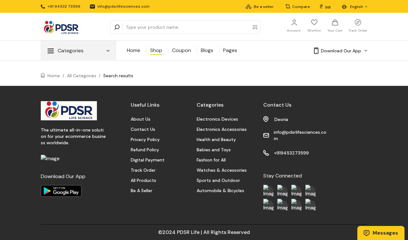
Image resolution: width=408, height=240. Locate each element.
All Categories (81, 76)
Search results (118, 76)
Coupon (181, 50)
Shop (156, 50)
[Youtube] (268, 191)
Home (133, 50)
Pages (230, 50)
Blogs (207, 50)
